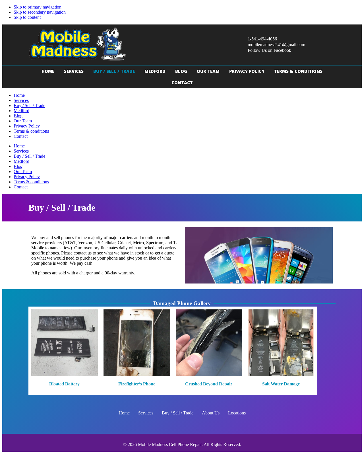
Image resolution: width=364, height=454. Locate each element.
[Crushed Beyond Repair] (209, 351)
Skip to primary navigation (37, 7)
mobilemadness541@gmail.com (276, 44)
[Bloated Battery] (64, 351)
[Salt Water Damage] (281, 351)
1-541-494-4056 (262, 38)
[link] (48, 71)
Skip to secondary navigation (40, 12)
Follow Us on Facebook (269, 50)
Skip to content (27, 17)
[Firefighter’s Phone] (137, 351)
